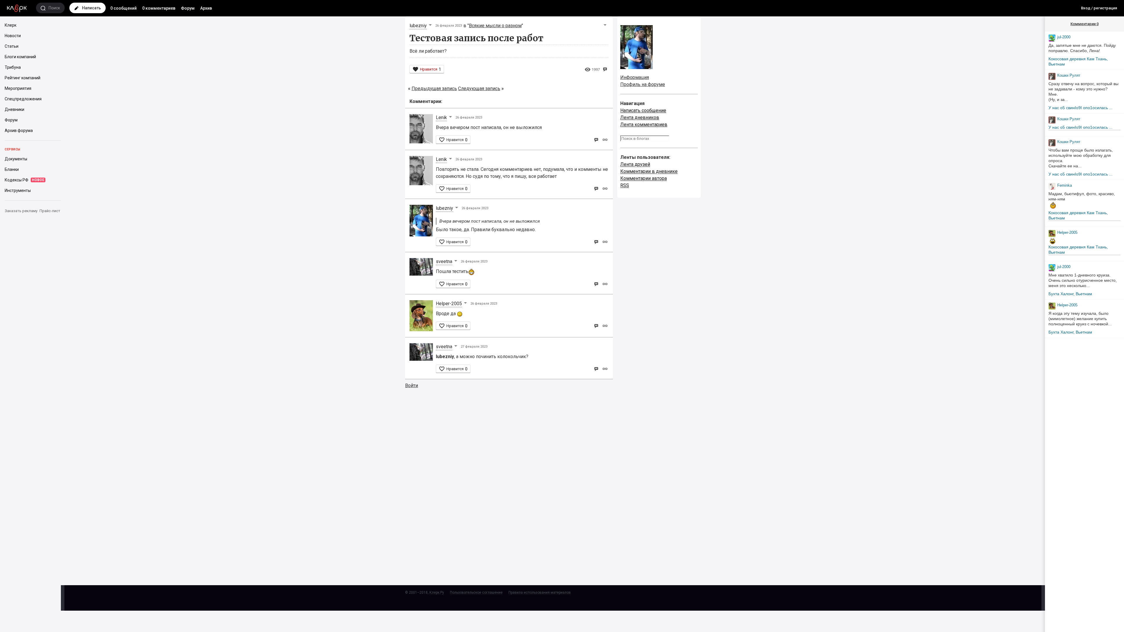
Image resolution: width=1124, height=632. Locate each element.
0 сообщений (123, 8)
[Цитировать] (596, 139)
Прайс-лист (50, 211)
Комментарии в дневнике (649, 171)
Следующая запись (479, 88)
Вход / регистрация (1099, 8)
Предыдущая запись (434, 88)
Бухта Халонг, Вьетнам (1070, 293)
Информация (634, 77)
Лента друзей (635, 164)
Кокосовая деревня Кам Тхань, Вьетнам (1078, 61)
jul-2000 (1063, 37)
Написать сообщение (643, 110)
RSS (624, 185)
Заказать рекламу (21, 211)
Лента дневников (639, 117)
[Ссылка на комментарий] (605, 139)
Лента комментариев (643, 124)
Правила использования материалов (539, 592)
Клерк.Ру (436, 592)
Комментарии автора (643, 178)
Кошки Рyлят (1068, 75)
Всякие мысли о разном (495, 25)
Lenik (441, 117)
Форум (188, 8)
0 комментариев (158, 8)
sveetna (444, 261)
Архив (206, 8)
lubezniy (418, 25)
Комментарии (1084, 24)
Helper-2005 (449, 303)
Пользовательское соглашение (476, 592)
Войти (411, 385)
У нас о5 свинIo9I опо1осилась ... (1080, 107)
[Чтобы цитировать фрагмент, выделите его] (605, 68)
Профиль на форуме (642, 84)
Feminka (1064, 185)
